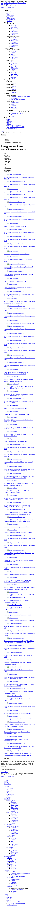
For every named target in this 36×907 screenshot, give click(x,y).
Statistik (9, 21)
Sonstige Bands (8, 856)
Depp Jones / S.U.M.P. (13, 826)
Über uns (9, 121)
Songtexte (10, 16)
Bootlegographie (15, 102)
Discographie (10, 15)
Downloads (14, 115)
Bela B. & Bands (11, 800)
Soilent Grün (10, 847)
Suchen (3, 134)
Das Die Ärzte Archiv (6, 4)
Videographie (10, 18)
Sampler (13, 104)
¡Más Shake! (10, 861)
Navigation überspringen (7, 7)
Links (12, 116)
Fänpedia (6, 870)
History (9, 124)
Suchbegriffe (4, 133)
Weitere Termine (15, 98)
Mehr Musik (10, 877)
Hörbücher (13, 107)
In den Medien (11, 19)
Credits (9, 122)
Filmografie (14, 108)
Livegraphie (10, 13)
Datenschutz (7, 784)
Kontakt (6, 781)
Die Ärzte (6, 786)
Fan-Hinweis (9, 3)
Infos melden (4, 772)
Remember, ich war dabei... (14, 125)
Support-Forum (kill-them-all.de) (16, 127)
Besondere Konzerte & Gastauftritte (20, 96)
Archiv (6, 894)
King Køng (10, 836)
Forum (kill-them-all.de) (19, 3)
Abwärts (9, 858)
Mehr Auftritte (11, 871)
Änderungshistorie (12, 128)
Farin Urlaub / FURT (13, 812)
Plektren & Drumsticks (17, 113)
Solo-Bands (7, 799)
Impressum (7, 782)
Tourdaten (10, 12)
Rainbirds (9, 864)
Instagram (3, 3)
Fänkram (9, 886)
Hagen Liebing (11, 867)
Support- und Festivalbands (18, 99)
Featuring (13, 105)
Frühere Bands (8, 824)
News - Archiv (11, 119)
